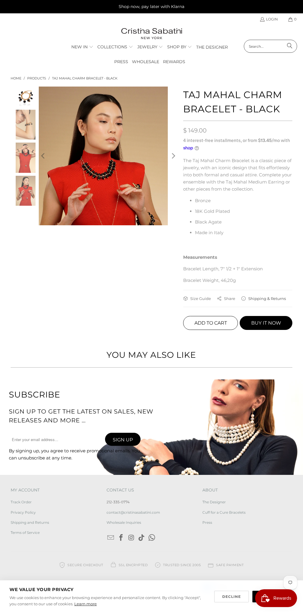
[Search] (289, 46)
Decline (231, 596)
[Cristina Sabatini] (151, 34)
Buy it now (266, 323)
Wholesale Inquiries (124, 522)
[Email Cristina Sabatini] (111, 538)
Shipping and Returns (30, 522)
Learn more (85, 603)
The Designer (214, 502)
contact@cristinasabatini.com (133, 512)
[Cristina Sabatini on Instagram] (131, 538)
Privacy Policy (23, 512)
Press (207, 522)
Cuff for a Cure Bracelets (224, 512)
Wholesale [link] (145, 61)
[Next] (173, 156)
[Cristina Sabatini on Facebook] (121, 538)
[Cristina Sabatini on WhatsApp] (152, 538)
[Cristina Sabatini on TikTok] (141, 538)
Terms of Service (25, 532)
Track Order (21, 502)
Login (272, 19)
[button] (82, 47)
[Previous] (43, 156)
